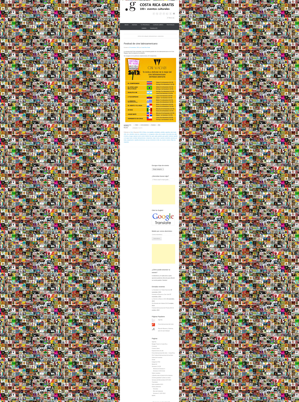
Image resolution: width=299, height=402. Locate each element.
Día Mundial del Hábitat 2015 (160, 303)
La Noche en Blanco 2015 (159, 299)
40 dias (144, 132)
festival (147, 136)
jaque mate (129, 138)
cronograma (151, 134)
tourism (164, 140)
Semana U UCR (156, 366)
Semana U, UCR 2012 (159, 393)
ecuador (163, 134)
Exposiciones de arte (157, 350)
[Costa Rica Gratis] (149, 6)
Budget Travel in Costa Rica (159, 344)
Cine (132, 132)
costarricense (143, 134)
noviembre (167, 138)
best (172, 132)
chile (125, 134)
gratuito (160, 136)
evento (143, 136)
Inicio (126, 24)
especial (135, 136)
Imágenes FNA (156, 362)
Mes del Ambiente (158, 391)
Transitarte (155, 382)
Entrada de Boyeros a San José (160, 294)
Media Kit (154, 364)
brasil (174, 132)
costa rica (136, 134)
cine (128, 134)
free (150, 136)
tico (161, 140)
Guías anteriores (156, 386)
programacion (130, 140)
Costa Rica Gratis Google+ (160, 13)
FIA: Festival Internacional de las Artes (162, 355)
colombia (131, 134)
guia (164, 136)
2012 (140, 132)
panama (173, 138)
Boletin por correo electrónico (162, 231)
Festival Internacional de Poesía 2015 (162, 308)
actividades (157, 132)
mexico (158, 138)
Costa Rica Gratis (145, 47)
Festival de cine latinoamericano (141, 43)
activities (163, 132)
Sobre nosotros (156, 373)
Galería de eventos (157, 357)
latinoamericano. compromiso (145, 138)
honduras (171, 136)
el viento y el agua (128, 136)
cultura (156, 134)
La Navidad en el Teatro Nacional (161, 290)
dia (160, 134)
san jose (148, 140)
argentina (167, 132)
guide (166, 136)
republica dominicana (139, 140)
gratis (156, 136)
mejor (154, 138)
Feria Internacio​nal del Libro (166, 324)
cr (147, 134)
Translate (153, 28)
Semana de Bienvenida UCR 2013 (161, 380)
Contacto (154, 346)
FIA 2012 (155, 389)
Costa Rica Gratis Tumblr (170, 13)
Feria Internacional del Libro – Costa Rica (163, 353)
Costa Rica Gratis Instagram (174, 13)
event (139, 136)
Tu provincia (145, 24)
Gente (153, 359)
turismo (168, 140)
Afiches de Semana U (159, 368)
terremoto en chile (154, 140)
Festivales (170, 24)
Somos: (144, 28)
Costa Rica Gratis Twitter (157, 13)
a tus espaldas (150, 132)
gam (153, 136)
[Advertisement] (163, 194)
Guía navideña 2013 (157, 384)
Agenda (134, 24)
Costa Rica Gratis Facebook (154, 13)
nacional (162, 138)
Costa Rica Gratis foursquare (167, 13)
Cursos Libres (158, 24)
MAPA (153, 395)
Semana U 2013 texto (159, 371)
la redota (135, 138)
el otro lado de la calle (171, 134)
